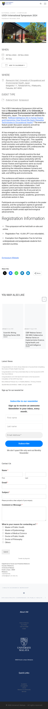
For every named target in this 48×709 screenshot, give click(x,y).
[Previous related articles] (40, 299)
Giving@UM (24, 686)
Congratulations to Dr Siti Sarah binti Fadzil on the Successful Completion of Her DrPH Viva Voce (20, 378)
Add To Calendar (16, 65)
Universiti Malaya (18, 705)
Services (24, 691)
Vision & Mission (24, 623)
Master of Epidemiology (14, 530)
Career (24, 628)
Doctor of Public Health (14, 536)
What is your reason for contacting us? (19, 524)
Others (7, 542)
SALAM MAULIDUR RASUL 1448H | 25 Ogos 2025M (17, 384)
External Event (12, 100)
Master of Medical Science (16, 533)
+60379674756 (6, 574)
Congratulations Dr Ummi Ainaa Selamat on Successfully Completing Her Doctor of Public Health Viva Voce (23, 368)
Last (26, 478)
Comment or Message (12, 505)
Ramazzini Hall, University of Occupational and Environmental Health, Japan (25, 81)
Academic (24, 684)
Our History (24, 625)
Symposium (24, 100)
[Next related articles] (44, 299)
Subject (6, 492)
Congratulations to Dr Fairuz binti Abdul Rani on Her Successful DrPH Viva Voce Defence (23, 373)
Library (24, 688)
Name (5, 470)
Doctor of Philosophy (13, 539)
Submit (6, 552)
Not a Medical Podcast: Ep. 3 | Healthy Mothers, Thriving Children (21, 382)
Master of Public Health (14, 527)
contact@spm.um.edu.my (9, 576)
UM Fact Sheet (24, 626)
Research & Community (24, 689)
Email (5, 483)
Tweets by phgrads (24, 558)
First (3, 478)
